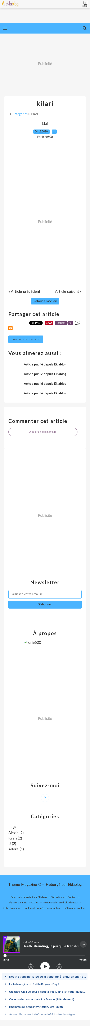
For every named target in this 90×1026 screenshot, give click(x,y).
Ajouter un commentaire (43, 431)
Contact (72, 897)
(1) (16, 849)
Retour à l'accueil (45, 301)
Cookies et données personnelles (42, 908)
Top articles (57, 897)
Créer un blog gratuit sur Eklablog (28, 897)
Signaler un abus (18, 902)
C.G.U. (35, 902)
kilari (45, 123)
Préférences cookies (74, 908)
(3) (13, 827)
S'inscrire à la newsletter (25, 339)
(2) (16, 833)
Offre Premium (11, 908)
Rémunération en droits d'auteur (60, 902)
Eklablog (75, 885)
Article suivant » (68, 292)
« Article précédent (24, 292)
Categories (20, 114)
